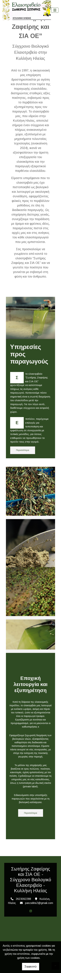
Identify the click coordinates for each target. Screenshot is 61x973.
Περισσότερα (22, 450)
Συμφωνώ (31, 966)
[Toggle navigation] (55, 10)
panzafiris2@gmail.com (39, 903)
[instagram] (30, 911)
